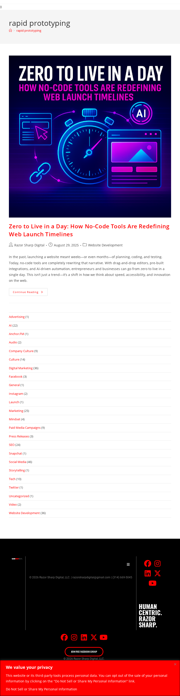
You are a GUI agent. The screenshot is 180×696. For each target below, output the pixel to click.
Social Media (17, 462)
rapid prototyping (28, 30)
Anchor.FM (16, 334)
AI (10, 325)
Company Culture (21, 351)
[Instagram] (157, 563)
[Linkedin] (148, 573)
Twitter (14, 487)
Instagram (16, 393)
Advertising (17, 317)
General (14, 385)
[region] (90, 678)
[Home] (10, 30)
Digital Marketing (21, 368)
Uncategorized (19, 496)
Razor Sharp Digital (29, 245)
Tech (12, 479)
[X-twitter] (157, 573)
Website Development (105, 245)
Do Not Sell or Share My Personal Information (41, 689)
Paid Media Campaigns (25, 427)
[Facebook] (148, 563)
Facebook (15, 376)
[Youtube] (153, 583)
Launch (14, 402)
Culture (14, 359)
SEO (12, 445)
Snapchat (15, 453)
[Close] (175, 664)
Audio (13, 342)
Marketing (16, 411)
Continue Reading (30, 291)
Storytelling (17, 470)
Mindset (14, 419)
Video (13, 504)
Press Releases (19, 436)
